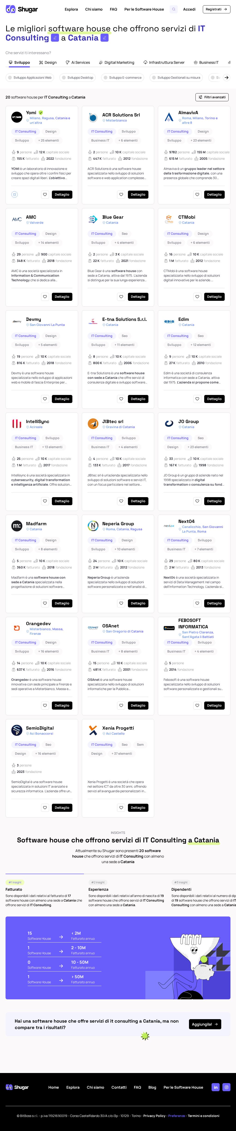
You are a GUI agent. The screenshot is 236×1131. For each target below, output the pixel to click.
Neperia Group (118, 524)
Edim (183, 319)
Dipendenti (181, 889)
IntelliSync (37, 421)
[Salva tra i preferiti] (45, 195)
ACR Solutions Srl (121, 115)
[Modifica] (55, 38)
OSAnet (110, 626)
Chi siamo (94, 9)
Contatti (119, 1087)
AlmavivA (188, 113)
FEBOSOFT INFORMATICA (193, 623)
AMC (31, 217)
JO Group (188, 421)
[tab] (19, 62)
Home (53, 1087)
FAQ (113, 9)
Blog (152, 1087)
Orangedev (38, 623)
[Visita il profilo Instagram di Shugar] (226, 1087)
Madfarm (36, 524)
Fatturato (14, 889)
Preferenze (176, 1116)
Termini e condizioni (203, 1116)
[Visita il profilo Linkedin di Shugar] (216, 1087)
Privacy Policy (154, 1116)
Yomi (31, 113)
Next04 (186, 521)
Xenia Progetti (118, 728)
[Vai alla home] (22, 9)
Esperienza (98, 889)
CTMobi (186, 217)
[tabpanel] (118, 81)
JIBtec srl (112, 421)
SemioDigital (40, 728)
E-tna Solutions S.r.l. (124, 319)
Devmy (33, 319)
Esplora (71, 9)
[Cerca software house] (174, 9)
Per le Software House (144, 9)
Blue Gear (113, 217)
